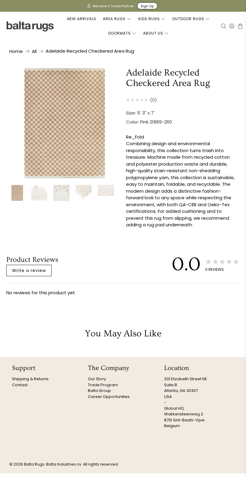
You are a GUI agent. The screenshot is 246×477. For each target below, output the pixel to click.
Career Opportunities (109, 396)
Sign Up (147, 6)
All (34, 51)
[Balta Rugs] (30, 26)
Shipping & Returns (30, 379)
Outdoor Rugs (188, 18)
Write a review (29, 271)
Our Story (97, 379)
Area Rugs (114, 18)
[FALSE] (64, 123)
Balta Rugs (34, 464)
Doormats (119, 33)
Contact (20, 385)
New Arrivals (81, 18)
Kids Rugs (149, 18)
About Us (153, 33)
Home (16, 51)
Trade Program (103, 385)
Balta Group (99, 390)
